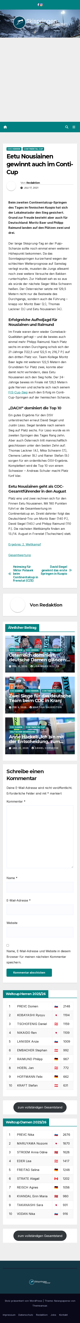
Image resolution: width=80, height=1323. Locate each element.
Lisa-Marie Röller (46, 666)
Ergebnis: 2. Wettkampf (24, 544)
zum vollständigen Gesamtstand (40, 1107)
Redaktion (33, 182)
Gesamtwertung (19, 555)
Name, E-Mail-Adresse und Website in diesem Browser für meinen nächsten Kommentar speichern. (39, 956)
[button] (66, 127)
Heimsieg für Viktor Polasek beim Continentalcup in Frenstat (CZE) (25, 573)
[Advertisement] (40, 79)
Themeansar (39, 1305)
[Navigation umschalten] (74, 127)
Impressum (9, 1314)
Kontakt (63, 1314)
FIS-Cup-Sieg (18, 392)
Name (12, 878)
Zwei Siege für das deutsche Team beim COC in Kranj (40, 698)
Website (12, 923)
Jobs (53, 1314)
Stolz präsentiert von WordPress (24, 1300)
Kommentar (16, 801)
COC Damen (16, 650)
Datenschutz (25, 1314)
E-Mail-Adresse (19, 900)
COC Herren (14, 149)
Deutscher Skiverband (22, 732)
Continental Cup (33, 149)
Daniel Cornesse (47, 748)
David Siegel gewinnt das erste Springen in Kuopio (54, 570)
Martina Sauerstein (47, 707)
